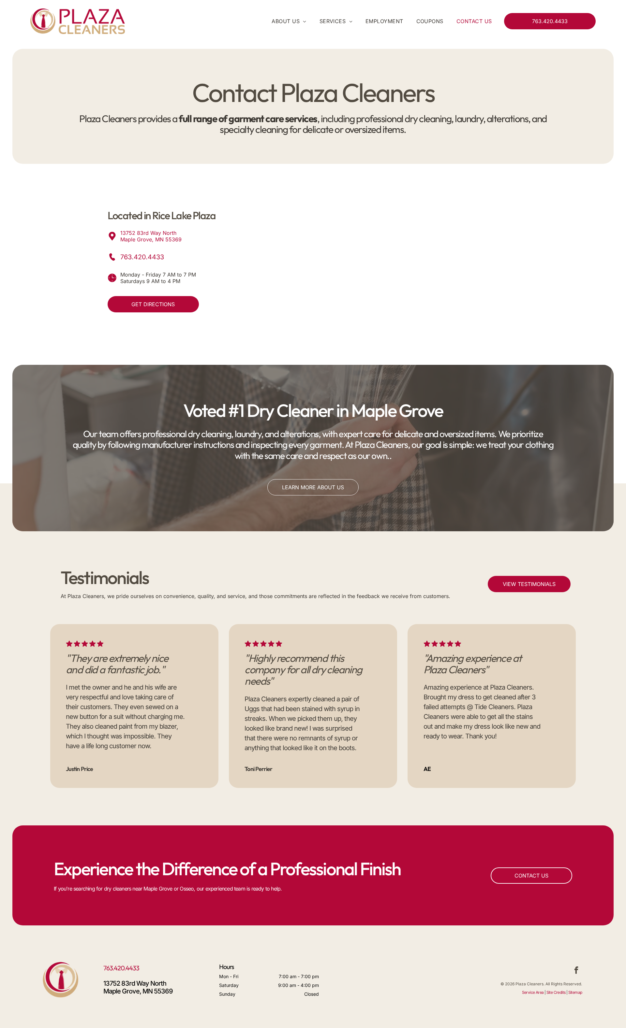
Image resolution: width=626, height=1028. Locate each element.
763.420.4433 (142, 257)
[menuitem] (282, 21)
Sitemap (575, 992)
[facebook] (576, 971)
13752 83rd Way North (148, 233)
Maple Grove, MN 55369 (151, 239)
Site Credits (556, 992)
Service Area (533, 992)
